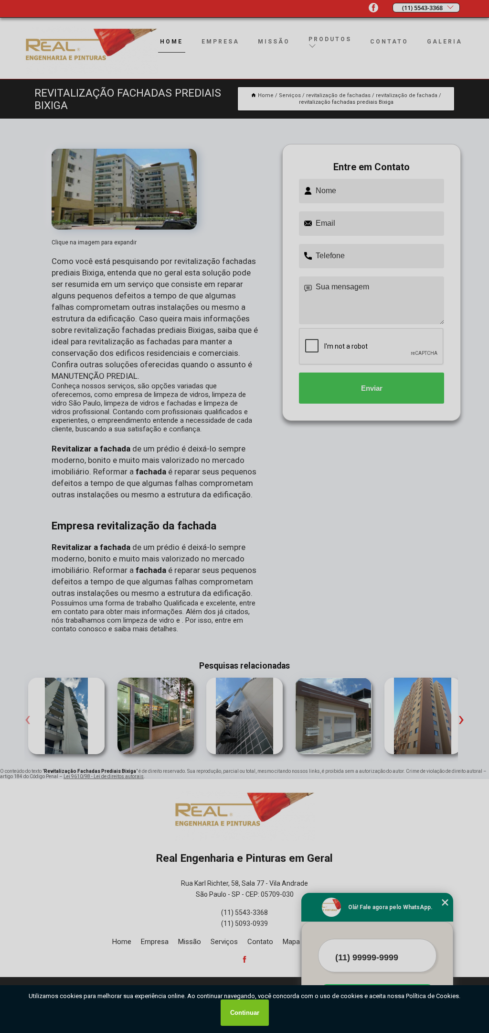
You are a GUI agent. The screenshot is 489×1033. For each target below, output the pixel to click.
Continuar (244, 1012)
